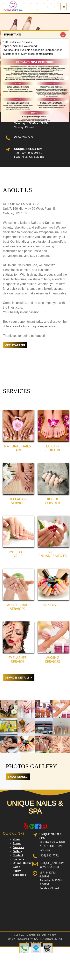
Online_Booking (23, 862)
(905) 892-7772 (23, 137)
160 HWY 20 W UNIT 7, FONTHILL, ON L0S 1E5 (52, 845)
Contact (18, 855)
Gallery (17, 851)
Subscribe (19, 874)
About (17, 843)
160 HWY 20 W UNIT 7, (28, 152)
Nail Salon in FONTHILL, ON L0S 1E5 (35, 935)
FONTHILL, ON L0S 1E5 (29, 156)
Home (16, 839)
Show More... (18, 776)
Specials (18, 859)
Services (18, 847)
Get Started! (15, 345)
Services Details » (18, 677)
